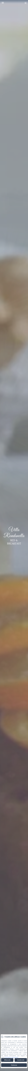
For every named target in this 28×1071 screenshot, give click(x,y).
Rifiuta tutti (7, 1060)
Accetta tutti (20, 1060)
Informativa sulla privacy (11, 1057)
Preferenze (14, 1065)
